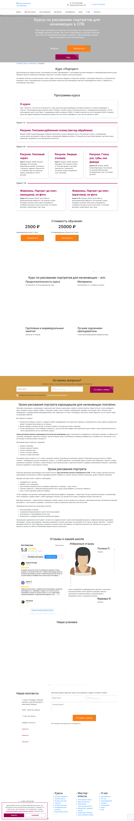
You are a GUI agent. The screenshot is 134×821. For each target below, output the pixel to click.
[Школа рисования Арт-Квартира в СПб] (25, 4)
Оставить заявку (102, 389)
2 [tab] (96, 272)
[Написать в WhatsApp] (117, 4)
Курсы (18, 12)
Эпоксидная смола (84, 799)
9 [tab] (114, 564)
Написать (25, 729)
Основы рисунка (61, 805)
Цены (80, 12)
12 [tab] (114, 569)
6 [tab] (107, 272)
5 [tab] (104, 272)
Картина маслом (84, 802)
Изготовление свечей (85, 815)
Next (119, 246)
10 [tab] (114, 565)
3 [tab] (99, 272)
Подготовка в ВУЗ (61, 812)
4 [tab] (102, 272)
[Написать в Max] (114, 4)
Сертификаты (70, 12)
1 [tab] (93, 272)
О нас (88, 12)
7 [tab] (110, 272)
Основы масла (60, 799)
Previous (84, 246)
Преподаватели (106, 801)
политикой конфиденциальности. (57, 395)
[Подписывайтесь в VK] (108, 4)
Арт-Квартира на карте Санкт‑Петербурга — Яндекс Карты (42, 613)
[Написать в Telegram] (111, 4)
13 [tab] (114, 571)
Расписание (105, 805)
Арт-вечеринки (44, 12)
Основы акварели (61, 796)
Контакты (97, 12)
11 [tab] (114, 567)
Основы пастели (61, 801)
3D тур (103, 799)
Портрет (58, 803)
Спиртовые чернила (85, 813)
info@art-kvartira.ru (29, 723)
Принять (14, 815)
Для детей (58, 12)
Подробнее (35, 815)
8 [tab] (112, 272)
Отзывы (104, 803)
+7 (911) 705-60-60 (98, 4)
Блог (102, 809)
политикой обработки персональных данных (20, 811)
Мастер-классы (30, 12)
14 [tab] (85, 685)
